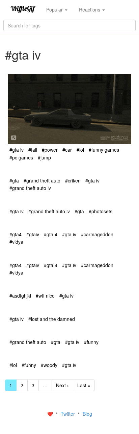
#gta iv (16, 149)
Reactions (90, 9)
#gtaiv (32, 234)
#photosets (100, 211)
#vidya (16, 241)
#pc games (21, 157)
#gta (14, 180)
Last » (83, 385)
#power (50, 149)
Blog (87, 413)
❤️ (50, 413)
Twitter (68, 413)
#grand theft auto (42, 180)
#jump (44, 157)
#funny (91, 342)
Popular (55, 9)
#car (67, 149)
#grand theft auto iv (30, 188)
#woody (49, 365)
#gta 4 (50, 234)
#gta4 (15, 234)
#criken (73, 180)
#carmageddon (97, 234)
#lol (80, 149)
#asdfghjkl (20, 295)
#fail (32, 149)
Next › (62, 385)
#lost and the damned (51, 319)
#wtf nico (45, 295)
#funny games (104, 149)
